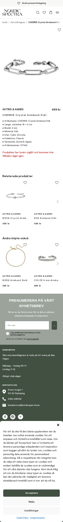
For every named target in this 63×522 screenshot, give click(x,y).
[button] (58, 425)
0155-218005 (14, 399)
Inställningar (31, 511)
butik (4, 22)
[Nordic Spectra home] (12, 12)
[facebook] (5, 416)
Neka (31, 502)
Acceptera (31, 493)
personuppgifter (33, 339)
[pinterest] (20, 416)
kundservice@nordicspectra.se (24, 405)
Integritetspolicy (37, 518)
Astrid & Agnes (18, 22)
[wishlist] (44, 12)
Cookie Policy (22, 518)
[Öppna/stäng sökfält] (38, 12)
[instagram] (12, 416)
